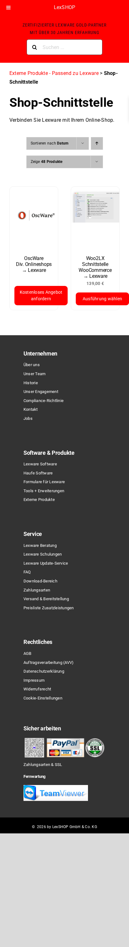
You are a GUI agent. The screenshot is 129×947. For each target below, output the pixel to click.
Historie (30, 382)
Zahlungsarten (36, 590)
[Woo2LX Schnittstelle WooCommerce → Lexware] (95, 218)
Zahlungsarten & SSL (42, 764)
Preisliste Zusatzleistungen (48, 608)
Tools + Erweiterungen (43, 490)
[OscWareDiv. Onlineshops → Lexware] (34, 218)
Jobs (28, 418)
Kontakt (30, 409)
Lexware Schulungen (42, 554)
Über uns (31, 364)
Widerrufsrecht (37, 689)
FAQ (27, 572)
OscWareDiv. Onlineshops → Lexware (34, 264)
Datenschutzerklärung (43, 671)
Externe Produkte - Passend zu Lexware (54, 73)
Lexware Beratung (40, 545)
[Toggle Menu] (8, 7)
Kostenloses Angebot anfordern (41, 295)
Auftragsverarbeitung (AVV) (48, 662)
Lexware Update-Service (45, 563)
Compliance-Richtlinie (43, 400)
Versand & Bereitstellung (46, 598)
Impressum (33, 680)
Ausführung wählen (102, 298)
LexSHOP (64, 7)
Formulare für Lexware (44, 481)
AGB (27, 653)
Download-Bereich (40, 581)
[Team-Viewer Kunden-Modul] (55, 787)
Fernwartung (34, 776)
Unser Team (34, 373)
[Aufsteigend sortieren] (97, 143)
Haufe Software (38, 473)
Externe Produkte (39, 499)
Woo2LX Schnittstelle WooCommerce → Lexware (95, 267)
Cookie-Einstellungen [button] (42, 698)
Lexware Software (40, 464)
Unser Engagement (40, 391)
